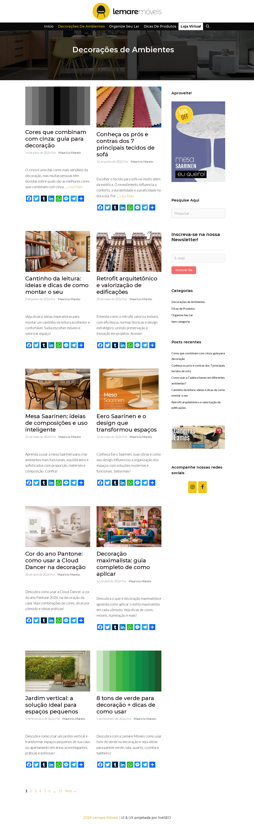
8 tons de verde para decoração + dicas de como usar (126, 705)
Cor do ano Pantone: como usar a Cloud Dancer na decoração (55, 560)
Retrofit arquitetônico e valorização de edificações (127, 285)
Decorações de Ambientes (81, 26)
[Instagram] (192, 487)
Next (70, 791)
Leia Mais (75, 187)
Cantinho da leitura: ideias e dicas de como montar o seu (57, 285)
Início (49, 26)
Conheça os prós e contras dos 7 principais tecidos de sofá (126, 144)
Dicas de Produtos (160, 26)
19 (60, 791)
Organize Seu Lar (124, 26)
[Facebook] (202, 487)
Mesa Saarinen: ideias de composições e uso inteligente (56, 423)
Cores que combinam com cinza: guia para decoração (55, 139)
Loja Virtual (191, 26)
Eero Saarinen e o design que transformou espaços (127, 423)
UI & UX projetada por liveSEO (146, 818)
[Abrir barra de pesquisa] (207, 26)
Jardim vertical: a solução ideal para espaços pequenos (51, 705)
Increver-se (183, 270)
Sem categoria (180, 321)
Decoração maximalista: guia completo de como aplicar (123, 563)
